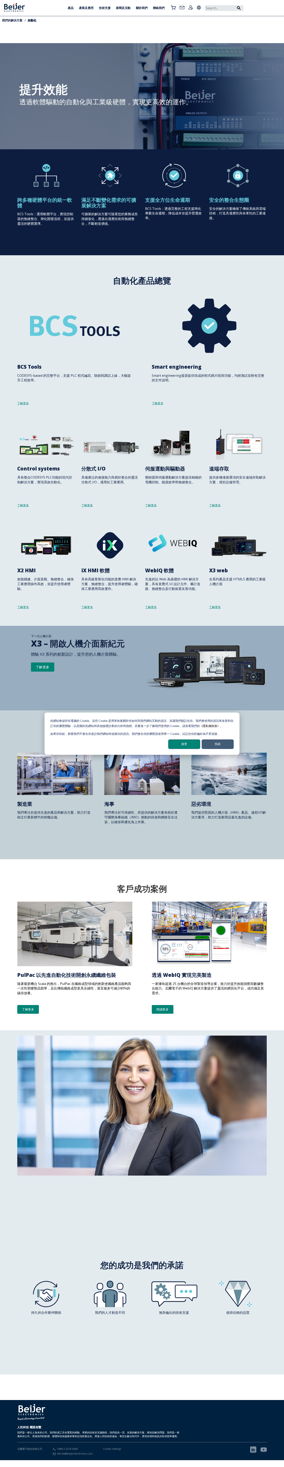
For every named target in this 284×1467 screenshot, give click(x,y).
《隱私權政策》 (210, 725)
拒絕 (218, 744)
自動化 (32, 20)
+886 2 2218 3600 (67, 1449)
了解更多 (42, 667)
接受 (184, 744)
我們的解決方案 (12, 20)
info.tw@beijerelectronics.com (75, 1453)
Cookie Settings (112, 1449)
